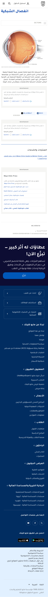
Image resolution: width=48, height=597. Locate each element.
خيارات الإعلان (26, 101)
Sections (37, 23)
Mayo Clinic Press (9, 183)
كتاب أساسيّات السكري (11, 200)
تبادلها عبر (40, 113)
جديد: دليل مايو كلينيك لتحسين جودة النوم (16, 187)
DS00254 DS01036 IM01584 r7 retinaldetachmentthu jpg (30, 234)
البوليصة (6, 101)
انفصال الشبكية (14, 11)
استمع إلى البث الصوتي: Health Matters (15, 191)
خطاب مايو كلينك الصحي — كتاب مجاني (16, 208)
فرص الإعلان (15, 101)
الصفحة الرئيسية (42, 231)
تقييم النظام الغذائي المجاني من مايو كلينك (16, 204)
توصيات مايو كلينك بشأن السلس (14, 195)
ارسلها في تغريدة (26, 113)
